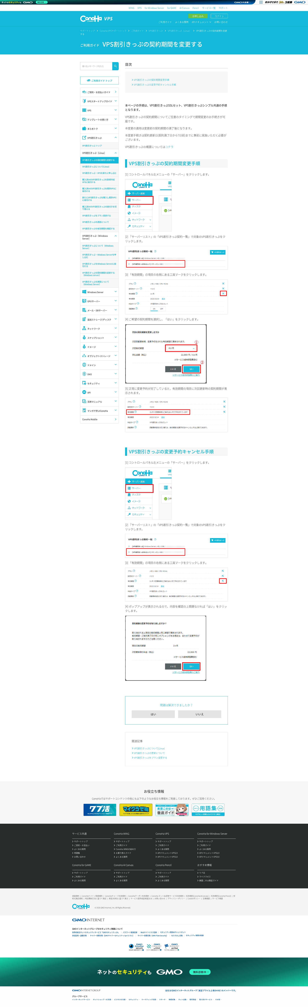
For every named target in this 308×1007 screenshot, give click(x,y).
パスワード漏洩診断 (130, 932)
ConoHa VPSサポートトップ (113, 30)
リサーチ (162, 1000)
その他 (217, 1000)
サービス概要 (217, 898)
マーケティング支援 (148, 1000)
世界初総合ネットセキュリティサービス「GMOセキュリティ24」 (96, 932)
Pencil (196, 7)
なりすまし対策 (177, 935)
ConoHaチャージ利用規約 (115, 896)
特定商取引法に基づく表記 (95, 898)
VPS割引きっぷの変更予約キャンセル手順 (155, 84)
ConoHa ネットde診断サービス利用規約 (167, 896)
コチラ (169, 147)
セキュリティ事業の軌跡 (195, 935)
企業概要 (206, 898)
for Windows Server (154, 7)
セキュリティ (133, 1000)
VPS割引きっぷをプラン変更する (150, 757)
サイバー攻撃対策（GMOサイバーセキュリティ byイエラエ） (112, 935)
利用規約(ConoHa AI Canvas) (197, 896)
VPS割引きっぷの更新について (149, 753)
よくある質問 (181, 22)
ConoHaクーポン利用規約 (138, 896)
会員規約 (75, 896)
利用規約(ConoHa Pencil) (221, 896)
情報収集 (172, 1000)
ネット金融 (182, 1000)
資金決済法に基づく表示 (118, 898)
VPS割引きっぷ (156, 30)
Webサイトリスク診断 (149, 932)
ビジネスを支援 (119, 1000)
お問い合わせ (221, 22)
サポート (223, 7)
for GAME (171, 7)
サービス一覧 (209, 7)
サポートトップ (87, 30)
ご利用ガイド (165, 22)
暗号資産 (193, 1000)
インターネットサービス (81, 1000)
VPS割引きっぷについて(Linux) (149, 748)
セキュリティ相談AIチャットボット (173, 932)
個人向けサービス (205, 1000)
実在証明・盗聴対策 (79, 935)
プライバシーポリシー (176, 898)
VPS (139, 7)
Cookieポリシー (194, 898)
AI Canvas (184, 7)
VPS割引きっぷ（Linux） (179, 30)
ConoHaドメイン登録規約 (92, 896)
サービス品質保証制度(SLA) (141, 898)
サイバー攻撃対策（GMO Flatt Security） (153, 935)
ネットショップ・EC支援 (102, 1000)
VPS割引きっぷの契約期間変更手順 (151, 79)
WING (131, 7)
